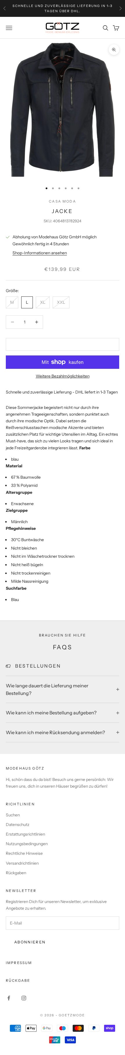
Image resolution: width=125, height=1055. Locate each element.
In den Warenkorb (62, 344)
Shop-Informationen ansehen (39, 252)
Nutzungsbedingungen (27, 843)
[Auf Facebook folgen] (9, 998)
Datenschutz (17, 824)
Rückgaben (16, 872)
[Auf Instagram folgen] (24, 998)
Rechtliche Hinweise (24, 853)
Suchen (13, 815)
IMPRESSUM (19, 963)
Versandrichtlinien (22, 863)
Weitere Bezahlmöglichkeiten (63, 376)
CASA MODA (62, 201)
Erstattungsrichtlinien (25, 834)
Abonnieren (30, 942)
